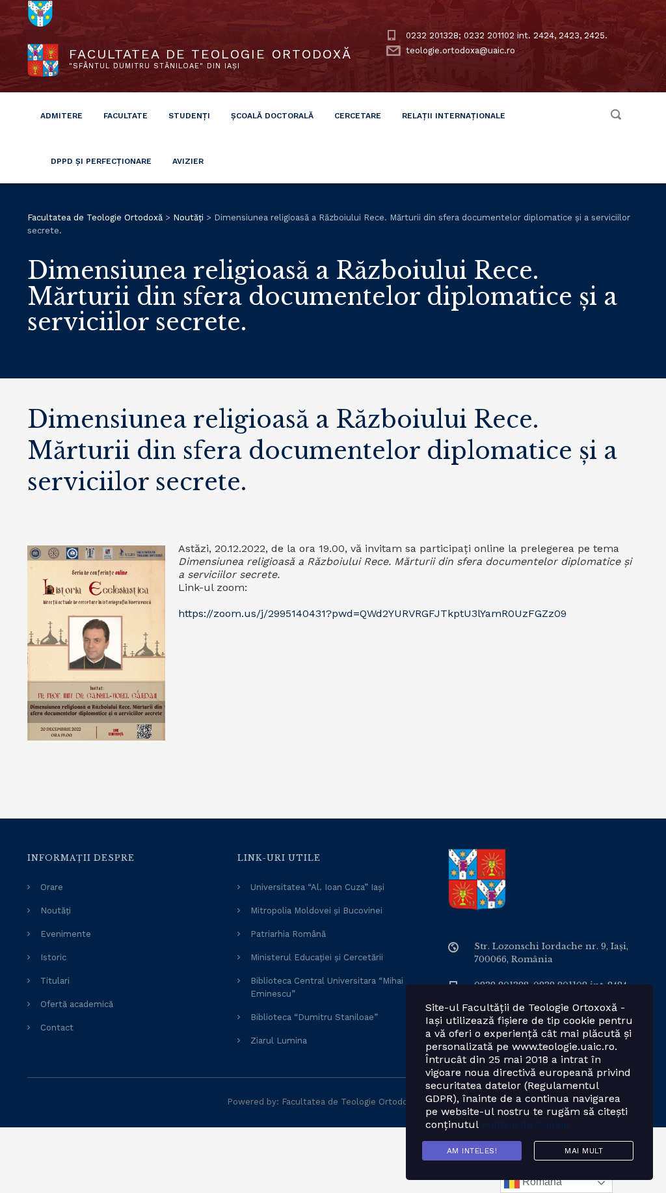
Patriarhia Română (288, 934)
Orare (51, 887)
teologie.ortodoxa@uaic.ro (460, 50)
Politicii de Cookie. (526, 1124)
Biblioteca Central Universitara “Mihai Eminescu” (326, 987)
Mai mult (584, 1150)
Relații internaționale (453, 115)
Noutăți (55, 910)
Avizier (188, 161)
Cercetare (357, 115)
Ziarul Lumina (278, 1040)
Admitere (61, 115)
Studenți (189, 115)
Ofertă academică (76, 1004)
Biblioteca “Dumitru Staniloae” (314, 1017)
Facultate (125, 115)
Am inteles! (472, 1150)
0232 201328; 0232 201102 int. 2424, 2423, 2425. (506, 35)
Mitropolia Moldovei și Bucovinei (316, 910)
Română (541, 1181)
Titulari (55, 981)
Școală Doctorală (272, 115)
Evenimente (65, 934)
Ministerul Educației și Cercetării (316, 957)
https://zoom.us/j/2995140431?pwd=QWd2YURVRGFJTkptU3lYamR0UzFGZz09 (372, 613)
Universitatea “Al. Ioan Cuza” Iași (317, 887)
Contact (56, 1027)
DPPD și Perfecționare (101, 161)
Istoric (53, 957)
